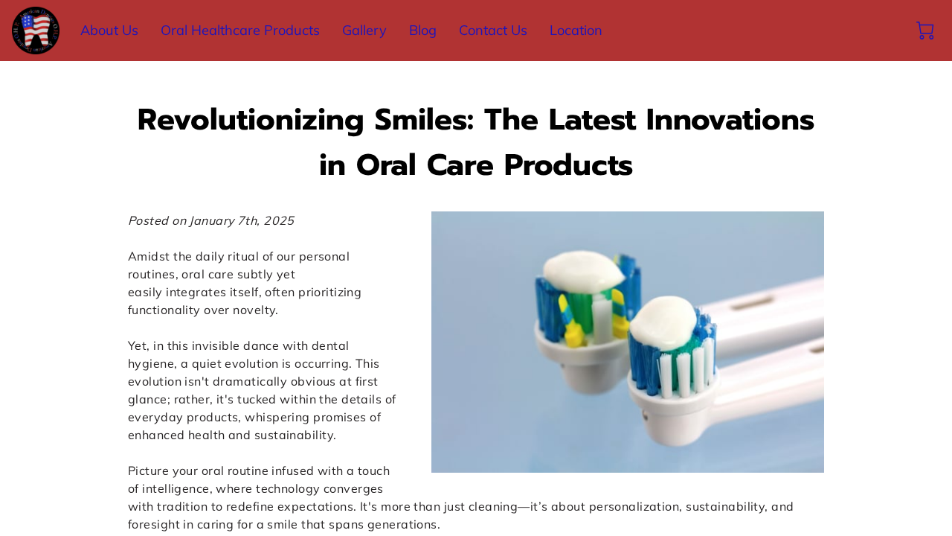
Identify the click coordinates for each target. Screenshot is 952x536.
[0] (925, 30)
